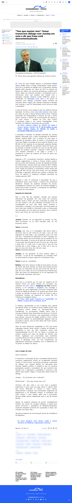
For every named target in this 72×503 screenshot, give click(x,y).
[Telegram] (46, 2)
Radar (47, 15)
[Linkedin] (54, 2)
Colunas (26, 15)
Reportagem (19, 453)
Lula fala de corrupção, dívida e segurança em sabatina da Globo (66, 91)
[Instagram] (57, 2)
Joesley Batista (36, 444)
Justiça (35, 453)
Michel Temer (42, 437)
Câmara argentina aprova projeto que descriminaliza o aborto (51, 474)
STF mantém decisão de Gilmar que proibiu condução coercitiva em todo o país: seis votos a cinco (21, 477)
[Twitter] (51, 2)
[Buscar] (69, 2)
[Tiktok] (63, 2)
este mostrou (41, 112)
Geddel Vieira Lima (31, 437)
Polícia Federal (31, 434)
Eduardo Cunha (20, 437)
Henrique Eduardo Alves (44, 434)
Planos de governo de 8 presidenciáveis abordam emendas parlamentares (66, 52)
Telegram (7, 40)
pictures (19, 434)
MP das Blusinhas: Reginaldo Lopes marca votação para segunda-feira (66, 79)
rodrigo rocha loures (22, 447)
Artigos (32, 15)
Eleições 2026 (40, 15)
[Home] (36, 8)
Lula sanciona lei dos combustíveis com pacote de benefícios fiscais (66, 40)
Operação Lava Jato (35, 99)
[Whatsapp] (43, 2)
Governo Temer (47, 444)
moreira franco (35, 440)
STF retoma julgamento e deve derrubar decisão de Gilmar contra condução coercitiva (36, 476)
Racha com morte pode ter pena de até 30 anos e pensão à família (66, 65)
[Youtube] (60, 2)
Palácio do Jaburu (46, 440)
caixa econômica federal (23, 440)
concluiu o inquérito (36, 287)
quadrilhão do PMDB (35, 447)
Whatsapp (7, 37)
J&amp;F (28, 444)
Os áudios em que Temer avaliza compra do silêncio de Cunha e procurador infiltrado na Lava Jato (37, 129)
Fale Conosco (43, 493)
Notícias (19, 15)
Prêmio (53, 15)
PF (24, 434)
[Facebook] (49, 2)
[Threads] (65, 2)
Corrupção (27, 453)
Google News (8, 43)
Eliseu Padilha (20, 444)
